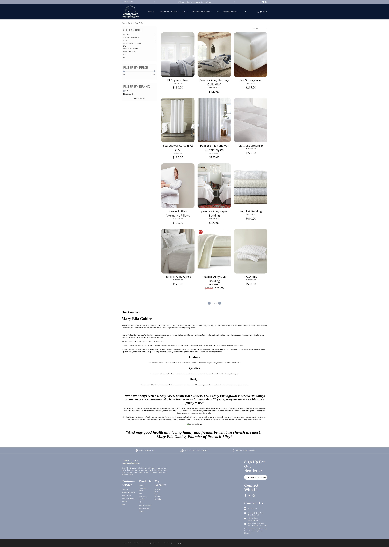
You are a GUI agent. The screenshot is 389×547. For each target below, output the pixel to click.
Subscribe (262, 477)
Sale (217, 12)
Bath (184, 12)
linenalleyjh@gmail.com (256, 513)
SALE (124, 57)
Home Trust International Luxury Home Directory (255, 531)
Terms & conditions (128, 492)
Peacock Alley (139, 23)
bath (140, 494)
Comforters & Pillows (168, 12)
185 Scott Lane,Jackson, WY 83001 (254, 519)
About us (125, 489)
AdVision (168, 543)
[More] (246, 12)
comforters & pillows (143, 490)
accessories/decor (145, 505)
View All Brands (139, 98)
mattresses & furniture (143, 498)
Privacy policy (126, 495)
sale (140, 502)
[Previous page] (209, 303)
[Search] (257, 12)
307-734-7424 (252, 509)
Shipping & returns (128, 498)
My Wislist (157, 499)
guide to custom (144, 508)
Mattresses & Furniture (201, 12)
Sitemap (124, 501)
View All (141, 511)
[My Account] (261, 12)
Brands (130, 23)
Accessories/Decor (230, 12)
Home (123, 23)
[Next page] (219, 303)
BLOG (125, 55)
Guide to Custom (129, 52)
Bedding (151, 12)
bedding (141, 485)
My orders (157, 496)
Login (156, 494)
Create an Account (157, 490)
